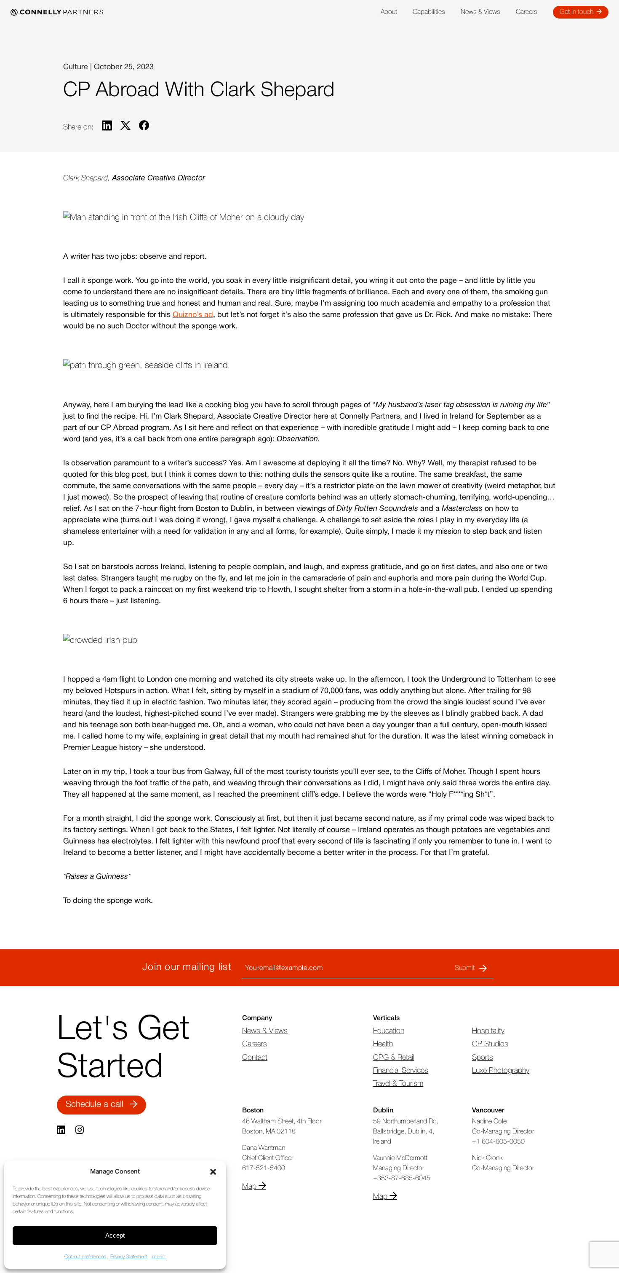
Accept (115, 1235)
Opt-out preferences (85, 1256)
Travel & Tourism (398, 1083)
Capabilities (429, 12)
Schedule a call (94, 1105)
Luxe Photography (500, 1070)
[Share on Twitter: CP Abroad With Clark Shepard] (125, 127)
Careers (526, 12)
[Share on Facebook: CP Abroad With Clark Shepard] (144, 127)
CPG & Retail (393, 1057)
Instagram (80, 1130)
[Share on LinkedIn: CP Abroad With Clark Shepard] (107, 127)
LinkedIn (62, 1130)
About (389, 12)
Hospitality (488, 1031)
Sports (482, 1057)
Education (388, 1031)
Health (383, 1044)
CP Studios (490, 1044)
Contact (254, 1057)
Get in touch (576, 12)
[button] (213, 1172)
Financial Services (400, 1070)
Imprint (158, 1256)
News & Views (480, 12)
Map (250, 1186)
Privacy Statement (128, 1256)
